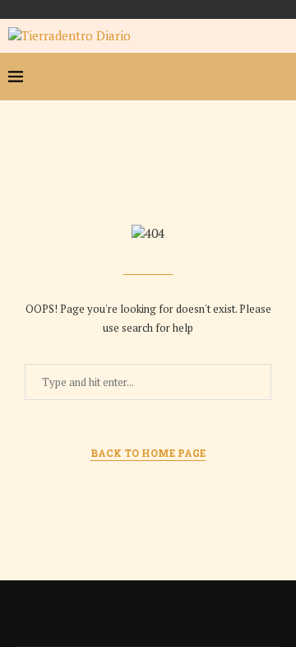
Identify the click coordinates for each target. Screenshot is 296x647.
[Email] (252, 76)
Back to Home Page (148, 452)
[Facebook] (173, 76)
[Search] (279, 76)
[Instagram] (225, 76)
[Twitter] (199, 76)
